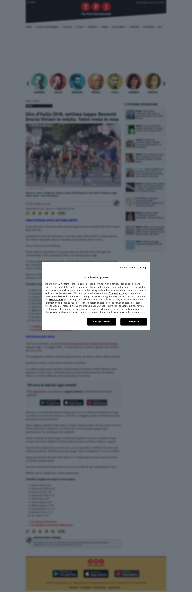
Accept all (134, 321)
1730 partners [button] (64, 284)
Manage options (102, 321)
